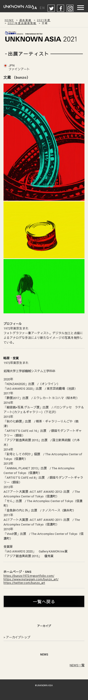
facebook (60, 8)
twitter (51, 8)
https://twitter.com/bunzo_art (24, 583)
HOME (9, 20)
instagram (70, 8)
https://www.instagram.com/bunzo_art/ (31, 579)
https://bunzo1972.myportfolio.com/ (29, 576)
